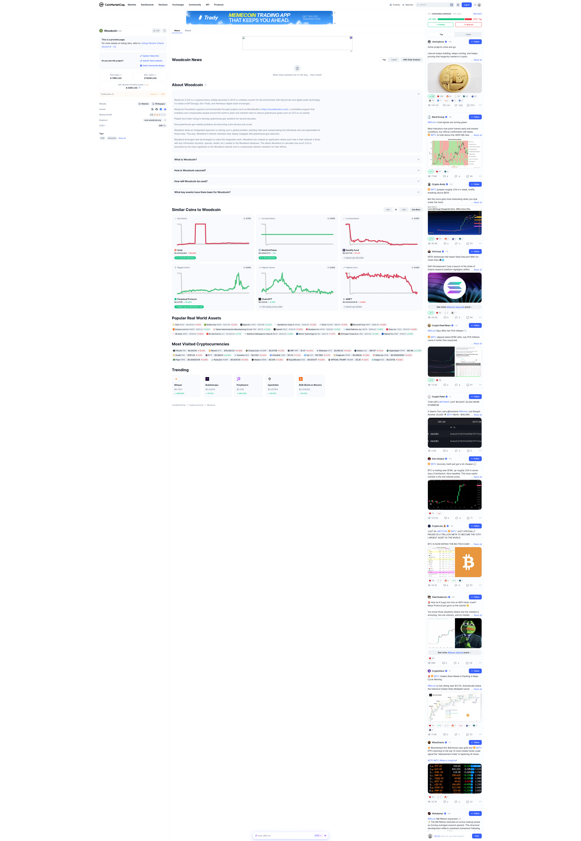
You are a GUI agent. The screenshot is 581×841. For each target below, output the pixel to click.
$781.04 (189, 355)
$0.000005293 (393, 355)
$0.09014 (219, 355)
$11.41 (286, 355)
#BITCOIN (442, 531)
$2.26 (349, 360)
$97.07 (370, 350)
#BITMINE (444, 402)
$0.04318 (190, 350)
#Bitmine (463, 411)
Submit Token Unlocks (152, 61)
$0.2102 (251, 355)
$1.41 (301, 350)
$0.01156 (266, 350)
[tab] (384, 60)
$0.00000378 (192, 360)
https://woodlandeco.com (274, 109)
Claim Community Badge (153, 65)
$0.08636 (352, 355)
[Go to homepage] (112, 4)
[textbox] (452, 836)
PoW (102, 138)
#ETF (430, 760)
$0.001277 (307, 360)
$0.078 (268, 360)
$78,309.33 (226, 350)
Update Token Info (151, 56)
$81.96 (405, 350)
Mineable (112, 138)
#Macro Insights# (448, 760)
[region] (258, 5)
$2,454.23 (335, 350)
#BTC (436, 760)
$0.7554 (318, 355)
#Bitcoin (432, 122)
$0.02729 (388, 360)
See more (477, 14)
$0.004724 (231, 360)
